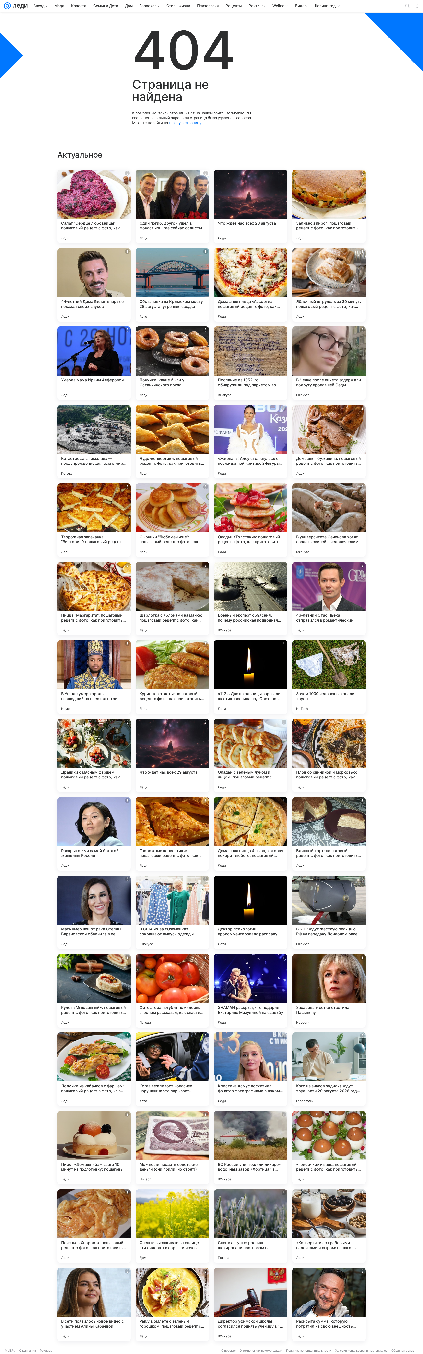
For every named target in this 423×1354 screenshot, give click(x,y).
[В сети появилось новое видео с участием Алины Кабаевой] (94, 1304)
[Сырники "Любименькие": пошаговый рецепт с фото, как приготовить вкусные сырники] (172, 520)
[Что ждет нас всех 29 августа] (172, 755)
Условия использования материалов (361, 1350)
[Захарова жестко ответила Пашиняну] (329, 991)
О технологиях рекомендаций (261, 1350)
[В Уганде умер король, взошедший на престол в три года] (94, 677)
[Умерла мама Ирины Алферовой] (94, 363)
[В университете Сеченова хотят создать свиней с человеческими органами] (329, 520)
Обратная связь (402, 1350)
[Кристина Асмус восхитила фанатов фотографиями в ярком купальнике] (250, 1069)
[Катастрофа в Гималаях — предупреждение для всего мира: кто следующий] (94, 441)
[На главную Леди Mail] (19, 6)
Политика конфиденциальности (308, 1350)
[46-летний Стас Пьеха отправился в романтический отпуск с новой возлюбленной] (329, 598)
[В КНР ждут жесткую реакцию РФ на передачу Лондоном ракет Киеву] (329, 912)
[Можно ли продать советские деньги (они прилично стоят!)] (172, 1147)
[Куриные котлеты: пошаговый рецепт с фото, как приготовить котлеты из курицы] (172, 677)
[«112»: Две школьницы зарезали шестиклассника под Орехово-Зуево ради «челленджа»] (250, 677)
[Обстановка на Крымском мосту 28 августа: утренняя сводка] (172, 285)
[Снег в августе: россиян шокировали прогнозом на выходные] (250, 1226)
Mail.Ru (10, 1350)
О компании (27, 1350)
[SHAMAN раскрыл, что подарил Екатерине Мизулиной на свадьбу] (250, 991)
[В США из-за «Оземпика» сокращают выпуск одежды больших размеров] (172, 912)
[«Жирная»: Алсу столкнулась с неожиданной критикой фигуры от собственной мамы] (250, 441)
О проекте (228, 1350)
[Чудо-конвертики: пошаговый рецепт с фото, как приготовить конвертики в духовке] (172, 441)
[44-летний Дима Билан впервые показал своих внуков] (94, 285)
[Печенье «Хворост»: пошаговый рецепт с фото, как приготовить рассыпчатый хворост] (94, 1226)
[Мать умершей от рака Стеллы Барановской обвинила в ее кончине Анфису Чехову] (94, 912)
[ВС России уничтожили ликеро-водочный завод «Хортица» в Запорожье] (250, 1147)
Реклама (46, 1350)
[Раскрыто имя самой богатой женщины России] (94, 834)
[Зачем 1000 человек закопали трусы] (329, 677)
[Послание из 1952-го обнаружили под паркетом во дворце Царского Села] (250, 363)
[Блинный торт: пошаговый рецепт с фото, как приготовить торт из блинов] (329, 834)
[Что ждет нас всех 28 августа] (250, 206)
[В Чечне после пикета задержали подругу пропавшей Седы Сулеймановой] (329, 363)
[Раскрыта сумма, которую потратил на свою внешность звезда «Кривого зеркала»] (329, 1304)
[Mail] (7, 6)
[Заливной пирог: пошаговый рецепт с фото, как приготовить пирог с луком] (329, 206)
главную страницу (185, 122)
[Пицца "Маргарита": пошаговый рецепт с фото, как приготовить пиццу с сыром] (94, 598)
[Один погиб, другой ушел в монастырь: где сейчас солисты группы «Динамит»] (172, 206)
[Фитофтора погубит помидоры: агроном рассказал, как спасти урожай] (172, 991)
